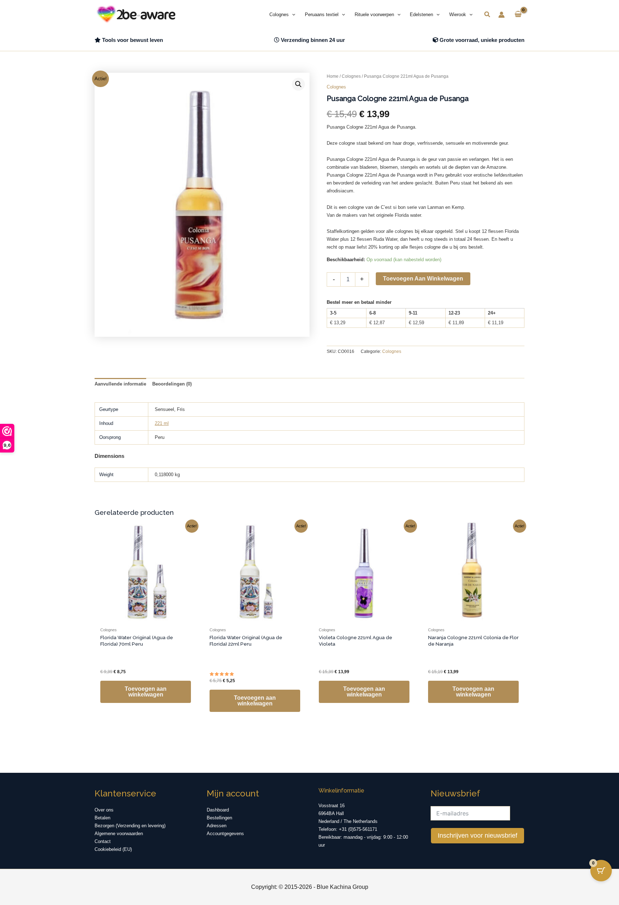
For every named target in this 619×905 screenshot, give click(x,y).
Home (333, 76)
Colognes (351, 76)
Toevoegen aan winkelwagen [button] (146, 692)
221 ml (162, 423)
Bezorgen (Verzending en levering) (130, 825)
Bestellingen (219, 817)
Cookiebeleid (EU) (113, 849)
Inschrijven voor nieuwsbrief (477, 835)
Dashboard (218, 810)
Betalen (102, 817)
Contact (103, 841)
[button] (292, 14)
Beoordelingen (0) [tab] (172, 384)
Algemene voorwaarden (119, 833)
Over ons (104, 810)
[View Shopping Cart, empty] (518, 15)
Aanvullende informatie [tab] (120, 384)
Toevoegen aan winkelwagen (423, 279)
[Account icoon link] (501, 14)
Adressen (216, 825)
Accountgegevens (225, 833)
